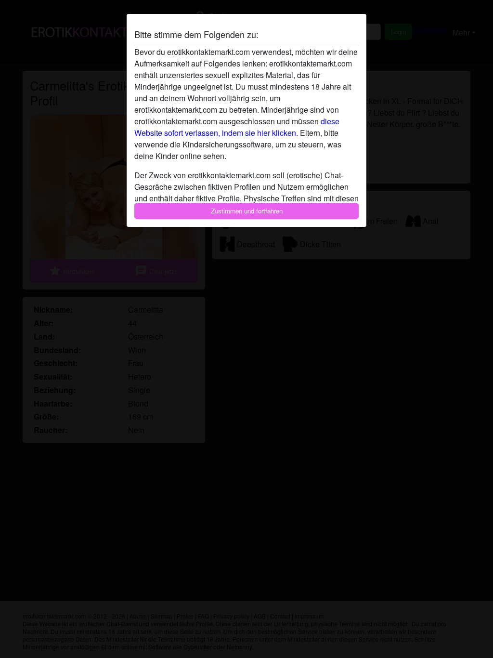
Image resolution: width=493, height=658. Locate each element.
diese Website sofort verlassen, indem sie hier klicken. (236, 127)
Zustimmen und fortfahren (247, 210)
